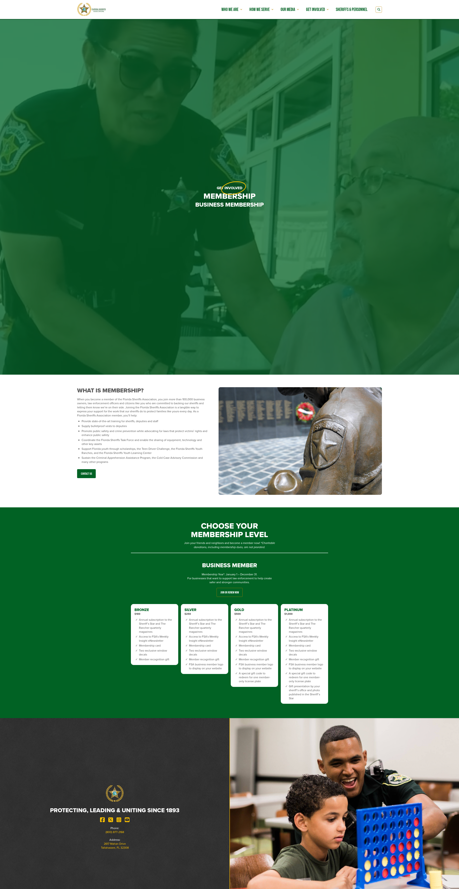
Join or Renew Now (229, 592)
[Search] (379, 9)
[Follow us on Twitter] (110, 819)
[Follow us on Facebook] (102, 819)
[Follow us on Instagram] (119, 819)
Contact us (86, 473)
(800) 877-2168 (115, 832)
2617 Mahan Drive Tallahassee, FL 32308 (115, 846)
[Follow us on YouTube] (127, 819)
